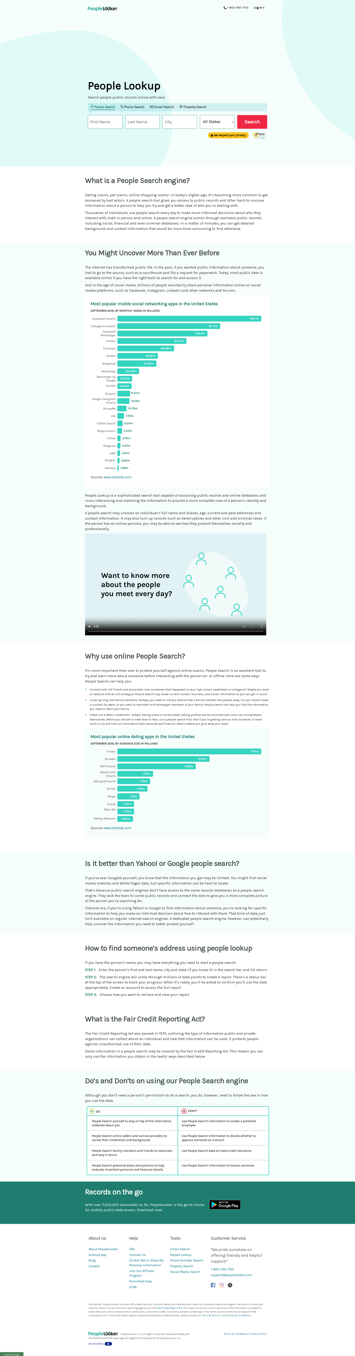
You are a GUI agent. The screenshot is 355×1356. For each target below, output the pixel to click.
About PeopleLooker (103, 1249)
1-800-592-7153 (222, 1269)
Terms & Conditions (239, 1315)
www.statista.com (117, 477)
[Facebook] (213, 1285)
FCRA (133, 1287)
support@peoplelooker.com (231, 1275)
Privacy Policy (258, 1333)
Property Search (181, 1266)
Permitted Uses (140, 1281)
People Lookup (181, 1255)
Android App (97, 1255)
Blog (92, 1260)
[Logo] (105, 1333)
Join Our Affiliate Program (141, 1273)
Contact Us (137, 1255)
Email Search (180, 1249)
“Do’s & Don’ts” (211, 1315)
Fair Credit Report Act (170, 1308)
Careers (94, 1266)
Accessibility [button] (96, 1343)
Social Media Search (185, 1272)
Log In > (259, 7)
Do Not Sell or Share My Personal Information (146, 1262)
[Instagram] (221, 1285)
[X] (230, 1285)
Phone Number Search (186, 1260)
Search (252, 122)
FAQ (132, 1249)
